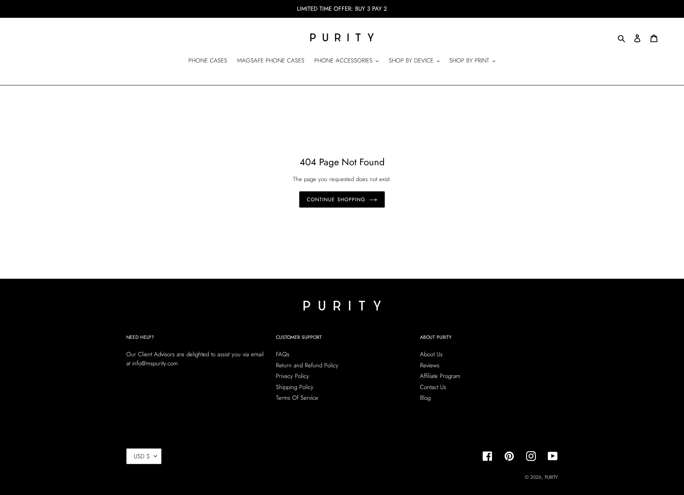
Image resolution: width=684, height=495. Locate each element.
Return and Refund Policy (307, 365)
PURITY (551, 477)
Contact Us (433, 387)
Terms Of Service (297, 397)
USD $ (142, 456)
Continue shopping (336, 199)
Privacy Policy (292, 376)
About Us (431, 354)
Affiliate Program (440, 376)
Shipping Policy (295, 387)
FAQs (282, 354)
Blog (425, 397)
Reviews (429, 365)
